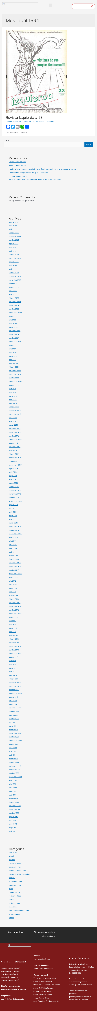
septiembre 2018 (15, 439)
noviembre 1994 (15, 733)
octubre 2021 (14, 338)
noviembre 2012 (15, 606)
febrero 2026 (14, 233)
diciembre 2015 (14, 490)
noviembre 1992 (15, 809)
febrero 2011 (13, 679)
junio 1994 (13, 748)
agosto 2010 (13, 697)
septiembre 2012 (15, 614)
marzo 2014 (13, 555)
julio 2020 (12, 389)
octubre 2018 (14, 436)
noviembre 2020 (15, 374)
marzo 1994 (13, 759)
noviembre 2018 (15, 432)
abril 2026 (13, 229)
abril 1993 (12, 795)
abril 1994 (12, 755)
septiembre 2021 (15, 341)
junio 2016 (13, 472)
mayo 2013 (13, 588)
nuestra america (15, 885)
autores (12, 860)
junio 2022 (13, 323)
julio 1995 (12, 722)
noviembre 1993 (15, 770)
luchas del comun (15, 881)
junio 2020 (13, 392)
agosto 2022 (13, 316)
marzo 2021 (13, 363)
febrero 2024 (14, 273)
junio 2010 (13, 701)
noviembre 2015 (15, 494)
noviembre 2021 (15, 334)
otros (11, 889)
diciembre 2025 (15, 236)
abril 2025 (12, 251)
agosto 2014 (13, 537)
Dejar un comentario (13, 122)
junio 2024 (13, 265)
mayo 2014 (13, 548)
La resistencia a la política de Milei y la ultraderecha (28, 173)
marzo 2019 (13, 425)
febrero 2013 (14, 599)
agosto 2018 (13, 443)
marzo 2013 (13, 595)
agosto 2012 (13, 617)
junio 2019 (13, 418)
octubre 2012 (14, 610)
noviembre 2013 (15, 566)
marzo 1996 (13, 715)
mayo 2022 (13, 327)
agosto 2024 (14, 262)
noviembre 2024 (15, 258)
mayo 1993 (13, 791)
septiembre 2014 (15, 534)
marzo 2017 (13, 450)
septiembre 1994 (15, 740)
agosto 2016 (13, 469)
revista (11, 899)
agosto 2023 (14, 287)
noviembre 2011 (15, 646)
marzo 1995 (13, 730)
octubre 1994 (14, 737)
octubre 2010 (14, 690)
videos (11, 918)
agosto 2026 (14, 222)
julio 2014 (12, 541)
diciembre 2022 (15, 302)
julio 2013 (12, 581)
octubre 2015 (14, 497)
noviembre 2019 (15, 414)
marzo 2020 (13, 403)
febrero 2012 (14, 639)
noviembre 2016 (15, 458)
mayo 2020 (13, 396)
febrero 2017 (14, 454)
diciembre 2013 (15, 563)
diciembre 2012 (14, 603)
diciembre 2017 (14, 447)
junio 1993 (13, 788)
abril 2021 (12, 360)
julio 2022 (12, 320)
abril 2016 (12, 479)
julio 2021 (12, 349)
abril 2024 (13, 269)
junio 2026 (13, 225)
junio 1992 (13, 824)
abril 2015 (12, 519)
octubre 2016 (14, 461)
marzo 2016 (13, 483)
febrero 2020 (14, 407)
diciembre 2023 (15, 276)
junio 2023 (13, 291)
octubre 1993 (14, 773)
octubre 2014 (14, 530)
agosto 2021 (13, 345)
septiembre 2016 (15, 465)
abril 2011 (12, 672)
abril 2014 (12, 552)
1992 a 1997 (27, 122)
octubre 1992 (14, 813)
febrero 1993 (14, 802)
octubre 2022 (14, 309)
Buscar (6, 140)
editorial (12, 878)
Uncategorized (14, 914)
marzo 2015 (13, 523)
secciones (13, 907)
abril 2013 (12, 592)
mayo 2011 (13, 668)
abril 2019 (12, 421)
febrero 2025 (14, 255)
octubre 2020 (14, 378)
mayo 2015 (13, 516)
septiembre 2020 (15, 381)
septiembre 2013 (15, 574)
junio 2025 (13, 247)
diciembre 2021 (14, 331)
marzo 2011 (13, 675)
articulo (12, 856)
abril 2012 (12, 632)
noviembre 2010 (15, 686)
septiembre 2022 (15, 313)
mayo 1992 (13, 827)
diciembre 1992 (15, 806)
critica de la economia (17, 871)
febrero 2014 (14, 559)
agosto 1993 (13, 780)
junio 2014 (13, 545)
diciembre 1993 (15, 766)
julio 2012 (12, 621)
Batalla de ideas (15, 863)
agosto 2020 (14, 385)
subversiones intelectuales (19, 910)
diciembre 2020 (15, 371)
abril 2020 (13, 400)
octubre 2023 (14, 284)
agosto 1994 (13, 744)
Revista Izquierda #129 (17, 162)
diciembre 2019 (15, 410)
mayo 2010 (13, 704)
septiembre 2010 (15, 693)
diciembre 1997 (15, 708)
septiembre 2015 (15, 501)
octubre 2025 (14, 240)
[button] (50, 5)
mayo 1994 (13, 751)
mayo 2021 (13, 356)
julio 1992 (12, 820)
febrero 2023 (14, 298)
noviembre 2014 (15, 526)
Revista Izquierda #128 (17, 165)
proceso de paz (15, 892)
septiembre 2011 (15, 653)
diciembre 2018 (14, 429)
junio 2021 (13, 352)
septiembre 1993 (15, 777)
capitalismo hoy (15, 867)
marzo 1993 (13, 799)
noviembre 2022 (15, 305)
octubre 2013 (14, 570)
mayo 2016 (13, 476)
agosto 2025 (13, 244)
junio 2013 (13, 585)
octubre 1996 (14, 711)
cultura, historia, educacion (19, 874)
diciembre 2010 (15, 682)
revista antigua (38, 122)
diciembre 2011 (14, 643)
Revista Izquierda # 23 (24, 117)
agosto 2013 (13, 577)
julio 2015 (12, 508)
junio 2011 (12, 664)
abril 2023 (13, 294)
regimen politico (15, 896)
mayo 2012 (13, 628)
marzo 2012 (13, 635)
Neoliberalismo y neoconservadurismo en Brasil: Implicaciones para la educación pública (42, 169)
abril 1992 (12, 831)
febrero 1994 (14, 762)
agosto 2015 (13, 505)
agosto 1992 (13, 817)
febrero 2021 (14, 367)
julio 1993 (12, 784)
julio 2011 (12, 661)
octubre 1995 (14, 719)
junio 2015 (13, 512)
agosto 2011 (13, 657)
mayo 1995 (13, 726)
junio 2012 (13, 624)
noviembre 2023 (15, 280)
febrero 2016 (14, 487)
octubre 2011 (14, 650)
